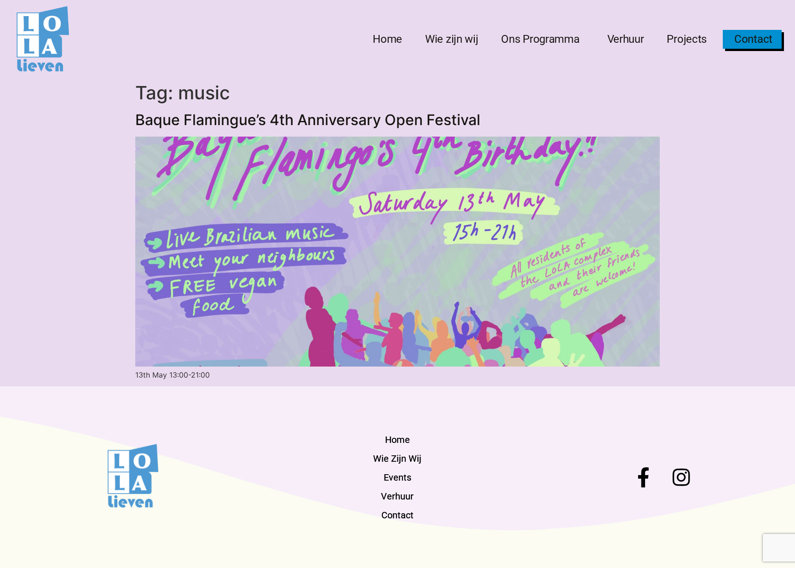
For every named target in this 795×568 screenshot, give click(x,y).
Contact (753, 39)
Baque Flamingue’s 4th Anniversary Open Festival (307, 120)
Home (387, 39)
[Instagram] (681, 477)
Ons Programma (540, 39)
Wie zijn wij (451, 39)
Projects (687, 39)
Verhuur (625, 39)
